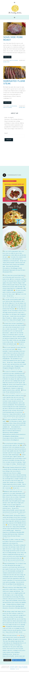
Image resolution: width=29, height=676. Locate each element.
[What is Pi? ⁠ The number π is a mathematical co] (14, 214)
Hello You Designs (23, 666)
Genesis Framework (23, 667)
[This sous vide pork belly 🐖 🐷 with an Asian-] (14, 646)
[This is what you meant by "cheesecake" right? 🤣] (14, 430)
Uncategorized (13, 106)
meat (24, 107)
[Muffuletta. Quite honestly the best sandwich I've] (14, 502)
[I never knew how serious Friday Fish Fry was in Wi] (14, 286)
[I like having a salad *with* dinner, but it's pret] (14, 622)
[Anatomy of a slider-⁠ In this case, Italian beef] (14, 550)
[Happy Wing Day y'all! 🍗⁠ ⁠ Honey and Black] (14, 190)
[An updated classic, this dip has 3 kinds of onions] (14, 526)
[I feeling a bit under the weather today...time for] (14, 238)
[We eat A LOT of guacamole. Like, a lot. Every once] (14, 262)
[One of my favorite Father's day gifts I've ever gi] (14, 454)
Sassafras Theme (13, 666)
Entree (20, 107)
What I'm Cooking (14, 60)
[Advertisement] (14, 152)
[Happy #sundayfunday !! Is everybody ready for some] (14, 574)
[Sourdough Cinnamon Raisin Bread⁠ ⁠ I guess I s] (14, 478)
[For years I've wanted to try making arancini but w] (14, 382)
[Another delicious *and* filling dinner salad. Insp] (14, 598)
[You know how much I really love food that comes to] (14, 406)
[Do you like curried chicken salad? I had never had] (14, 310)
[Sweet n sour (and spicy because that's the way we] (14, 358)
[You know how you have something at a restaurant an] (14, 334)
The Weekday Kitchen (14, 9)
